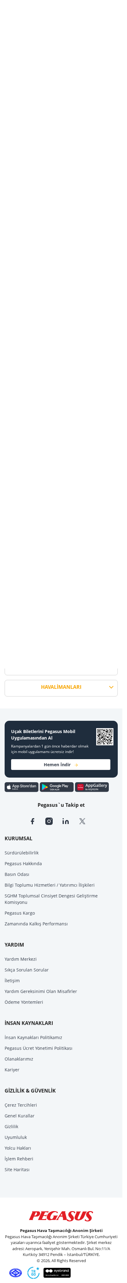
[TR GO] (32, 1272)
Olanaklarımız (19, 1059)
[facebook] (37, 821)
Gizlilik (11, 1126)
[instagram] (53, 821)
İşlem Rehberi (19, 1159)
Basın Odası (17, 874)
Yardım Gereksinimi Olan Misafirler (41, 991)
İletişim (12, 980)
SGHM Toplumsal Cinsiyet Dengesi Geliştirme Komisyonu (51, 899)
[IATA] (14, 1272)
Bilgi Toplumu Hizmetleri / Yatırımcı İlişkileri (50, 885)
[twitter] (86, 821)
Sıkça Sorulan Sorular (27, 970)
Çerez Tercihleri (21, 1105)
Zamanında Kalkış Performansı (36, 924)
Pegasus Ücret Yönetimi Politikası (38, 1048)
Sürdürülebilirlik (22, 853)
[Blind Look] (55, 1272)
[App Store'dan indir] (22, 786)
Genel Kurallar (20, 1116)
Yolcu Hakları (18, 1148)
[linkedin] (70, 821)
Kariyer (12, 1070)
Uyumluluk (16, 1137)
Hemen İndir (57, 764)
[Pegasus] (61, 1216)
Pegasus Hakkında (23, 863)
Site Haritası (17, 1169)
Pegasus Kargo (20, 913)
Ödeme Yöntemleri (24, 1002)
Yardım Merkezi (21, 959)
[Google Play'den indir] (57, 786)
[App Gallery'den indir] (92, 786)
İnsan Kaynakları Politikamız (33, 1037)
